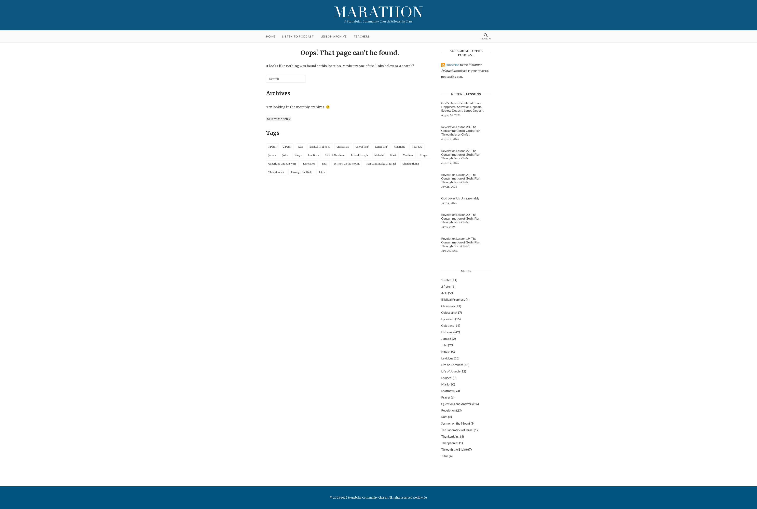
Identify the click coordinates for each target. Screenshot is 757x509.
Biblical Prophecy (320, 146)
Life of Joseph (359, 155)
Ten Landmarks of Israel (381, 163)
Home (270, 36)
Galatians (399, 146)
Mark (393, 155)
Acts (300, 146)
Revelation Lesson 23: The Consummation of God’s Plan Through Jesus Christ (460, 130)
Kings (298, 155)
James (272, 155)
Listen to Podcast (298, 36)
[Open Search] (485, 36)
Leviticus (313, 155)
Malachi (379, 155)
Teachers (362, 36)
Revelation (309, 163)
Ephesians (381, 146)
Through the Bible (301, 172)
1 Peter (272, 146)
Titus (322, 172)
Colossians (362, 146)
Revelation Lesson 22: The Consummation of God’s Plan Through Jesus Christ (460, 154)
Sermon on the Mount (347, 163)
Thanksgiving (410, 163)
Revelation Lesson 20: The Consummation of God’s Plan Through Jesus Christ (460, 218)
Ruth (324, 163)
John (285, 155)
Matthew (408, 155)
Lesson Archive (334, 36)
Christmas (343, 146)
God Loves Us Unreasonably (460, 198)
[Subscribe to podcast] (443, 64)
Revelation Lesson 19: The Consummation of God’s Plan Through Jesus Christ (460, 242)
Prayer (424, 155)
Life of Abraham (335, 155)
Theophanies (276, 172)
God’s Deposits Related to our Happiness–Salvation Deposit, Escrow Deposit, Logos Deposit (462, 106)
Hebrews (417, 146)
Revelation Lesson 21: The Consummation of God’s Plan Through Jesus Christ (460, 178)
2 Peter (287, 146)
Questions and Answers (282, 163)
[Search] (297, 80)
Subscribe (452, 64)
